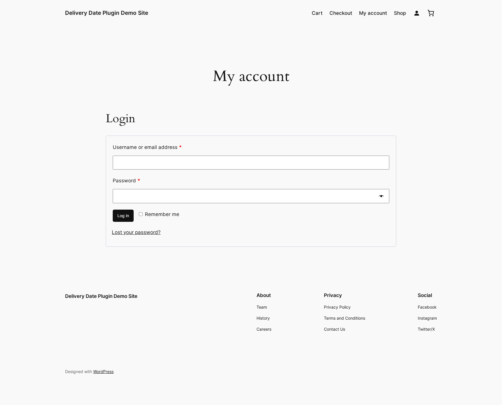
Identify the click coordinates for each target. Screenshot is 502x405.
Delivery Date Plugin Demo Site (106, 12)
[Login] (416, 13)
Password (126, 180)
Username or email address (147, 147)
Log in (123, 215)
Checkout (340, 13)
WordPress (103, 371)
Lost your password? (136, 232)
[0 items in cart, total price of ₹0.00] (431, 13)
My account (373, 13)
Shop (400, 13)
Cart (317, 13)
